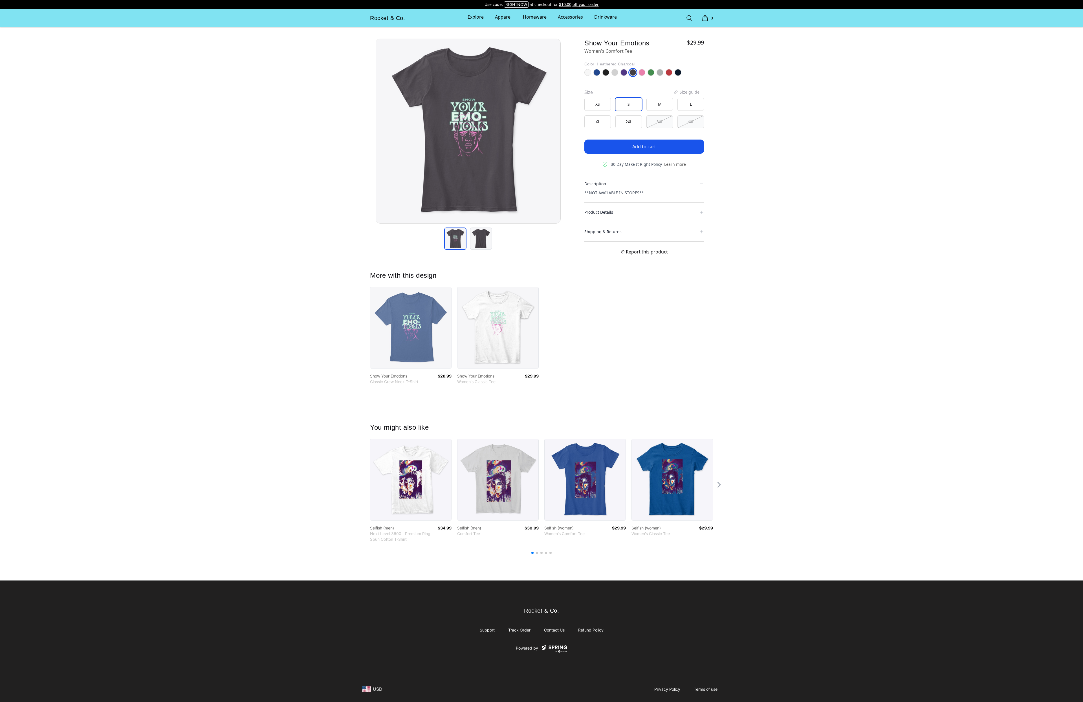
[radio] (597, 104)
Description (595, 183)
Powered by (527, 648)
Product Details (598, 212)
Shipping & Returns (603, 231)
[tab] (455, 238)
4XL (691, 121)
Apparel (503, 17)
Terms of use (705, 689)
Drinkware (605, 17)
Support (487, 630)
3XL (660, 121)
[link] (410, 327)
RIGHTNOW (516, 4)
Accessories (570, 17)
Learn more (675, 164)
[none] (686, 92)
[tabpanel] (468, 131)
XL (598, 121)
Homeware (535, 17)
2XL (629, 121)
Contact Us (554, 630)
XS (597, 104)
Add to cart (644, 147)
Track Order (519, 630)
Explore (476, 17)
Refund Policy (591, 630)
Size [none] (588, 92)
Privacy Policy (667, 689)
